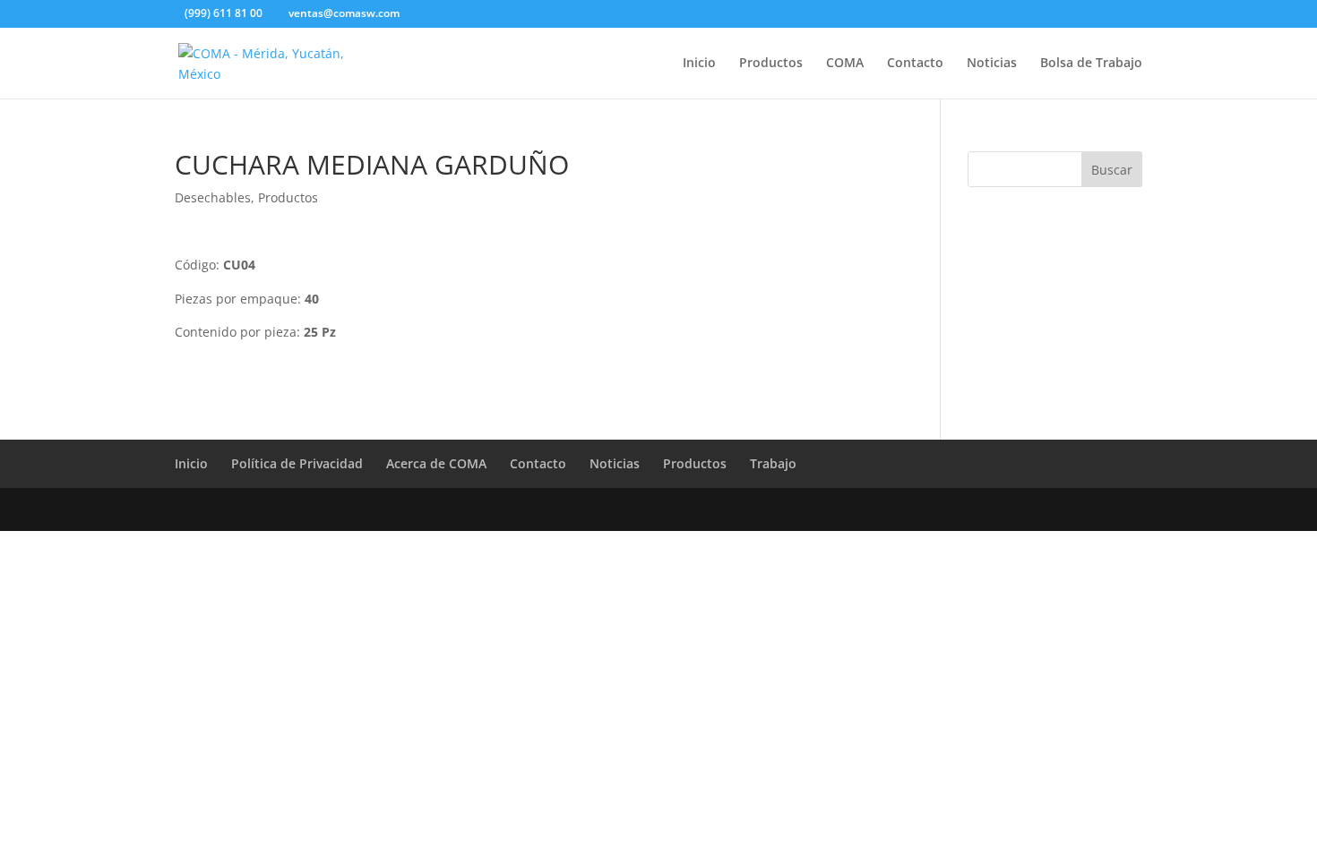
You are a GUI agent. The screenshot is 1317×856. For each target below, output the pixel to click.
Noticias (992, 63)
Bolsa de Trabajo (1091, 63)
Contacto (915, 63)
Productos (771, 63)
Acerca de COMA (436, 463)
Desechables (213, 197)
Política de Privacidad (297, 463)
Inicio (699, 63)
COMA (845, 63)
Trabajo (773, 463)
